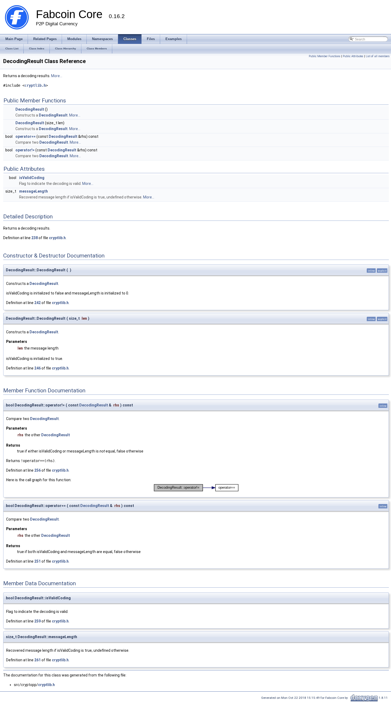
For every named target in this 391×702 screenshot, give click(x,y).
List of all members (378, 56)
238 (34, 238)
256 (37, 470)
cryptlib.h (35, 85)
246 (37, 368)
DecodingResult (29, 109)
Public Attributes (353, 56)
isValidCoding (31, 178)
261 (37, 660)
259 (37, 621)
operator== (25, 136)
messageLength (33, 191)
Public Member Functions (324, 56)
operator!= (25, 150)
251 (37, 561)
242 (37, 303)
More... (56, 76)
